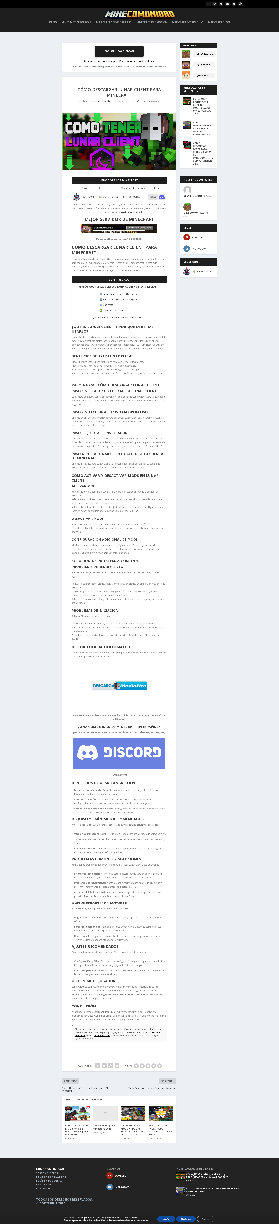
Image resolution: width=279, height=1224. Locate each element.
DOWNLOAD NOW (119, 51)
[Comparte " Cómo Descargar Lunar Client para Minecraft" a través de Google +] (110, 1066)
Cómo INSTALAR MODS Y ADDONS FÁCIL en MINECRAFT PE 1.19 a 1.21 (133, 1130)
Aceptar (166, 1218)
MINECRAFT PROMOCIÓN (151, 22)
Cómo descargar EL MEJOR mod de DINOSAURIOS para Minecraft (76, 1130)
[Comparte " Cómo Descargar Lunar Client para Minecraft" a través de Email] (117, 1066)
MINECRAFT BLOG (219, 22)
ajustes (144, 1220)
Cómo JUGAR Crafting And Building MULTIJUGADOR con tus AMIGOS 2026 (202, 106)
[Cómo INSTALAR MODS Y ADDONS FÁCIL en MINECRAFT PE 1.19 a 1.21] (133, 1113)
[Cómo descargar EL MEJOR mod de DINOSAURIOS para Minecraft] (77, 1113)
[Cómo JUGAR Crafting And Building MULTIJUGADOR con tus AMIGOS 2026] (187, 101)
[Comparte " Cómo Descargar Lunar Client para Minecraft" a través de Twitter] (104, 1066)
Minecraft (134, 101)
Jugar (153, 197)
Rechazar (186, 1218)
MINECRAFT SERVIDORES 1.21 (114, 22)
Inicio (53, 22)
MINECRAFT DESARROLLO (187, 22)
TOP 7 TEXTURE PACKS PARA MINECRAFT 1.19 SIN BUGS (160, 1130)
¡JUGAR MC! (204, 64)
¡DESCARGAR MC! (204, 53)
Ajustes (206, 1218)
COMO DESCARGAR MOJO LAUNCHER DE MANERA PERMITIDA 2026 (203, 128)
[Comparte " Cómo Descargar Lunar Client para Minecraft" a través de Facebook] (97, 1066)
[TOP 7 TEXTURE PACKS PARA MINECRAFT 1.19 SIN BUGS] (161, 1113)
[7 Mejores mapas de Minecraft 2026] (105, 1113)
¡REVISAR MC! (204, 75)
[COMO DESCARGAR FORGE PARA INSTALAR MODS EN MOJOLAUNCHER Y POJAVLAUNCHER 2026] (187, 145)
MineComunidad (102, 101)
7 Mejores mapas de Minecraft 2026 (105, 1127)
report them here (102, 1035)
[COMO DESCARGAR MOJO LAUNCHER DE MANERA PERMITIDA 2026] (187, 125)
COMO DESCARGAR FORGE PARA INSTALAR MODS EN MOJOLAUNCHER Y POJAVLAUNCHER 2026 (203, 153)
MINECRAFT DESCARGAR (76, 22)
